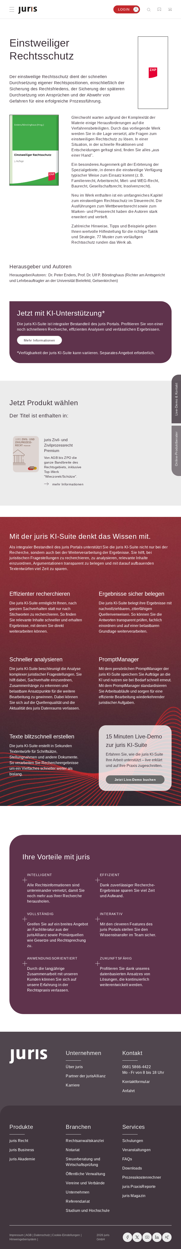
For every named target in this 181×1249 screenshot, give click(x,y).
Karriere (73, 1085)
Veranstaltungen (136, 1150)
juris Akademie (22, 1159)
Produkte (21, 1127)
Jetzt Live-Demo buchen (135, 779)
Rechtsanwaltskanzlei (85, 1141)
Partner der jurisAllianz (86, 1076)
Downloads (132, 1168)
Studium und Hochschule (88, 1211)
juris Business (21, 1150)
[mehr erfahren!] (153, 72)
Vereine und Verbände (85, 1183)
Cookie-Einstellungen (66, 1235)
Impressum (16, 1235)
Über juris (74, 1067)
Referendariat (78, 1201)
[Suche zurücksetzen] (145, 9)
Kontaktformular (136, 1082)
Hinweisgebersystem (22, 1239)
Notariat (72, 1150)
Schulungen (132, 1141)
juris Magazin (134, 1196)
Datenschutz (42, 1235)
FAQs (127, 1159)
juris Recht (18, 1141)
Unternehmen (77, 1192)
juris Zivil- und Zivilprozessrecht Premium (58, 445)
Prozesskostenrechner (141, 1177)
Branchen (78, 1127)
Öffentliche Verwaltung (85, 1174)
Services (133, 1127)
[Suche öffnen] (149, 9)
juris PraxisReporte (139, 1187)
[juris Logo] (27, 10)
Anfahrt (128, 1091)
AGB (29, 1235)
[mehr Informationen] (26, 454)
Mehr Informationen (39, 340)
